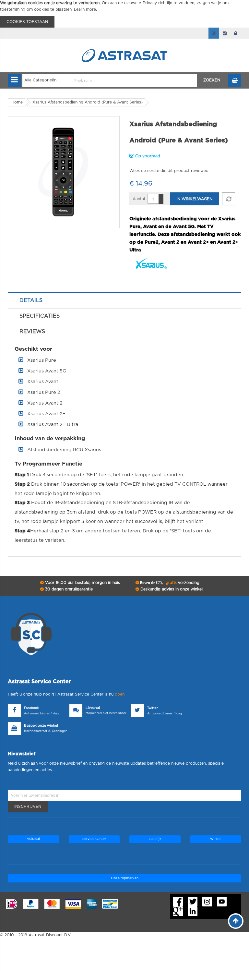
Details (30, 300)
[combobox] (109, 80)
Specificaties (39, 316)
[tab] (124, 300)
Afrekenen (224, 33)
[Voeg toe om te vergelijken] (228, 198)
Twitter (152, 708)
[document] (124, 14)
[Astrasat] (124, 42)
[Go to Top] (235, 921)
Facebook (31, 708)
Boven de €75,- (169, 583)
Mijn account (213, 33)
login (235, 33)
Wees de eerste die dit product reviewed (168, 171)
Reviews (32, 331)
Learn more (85, 9)
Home (17, 102)
